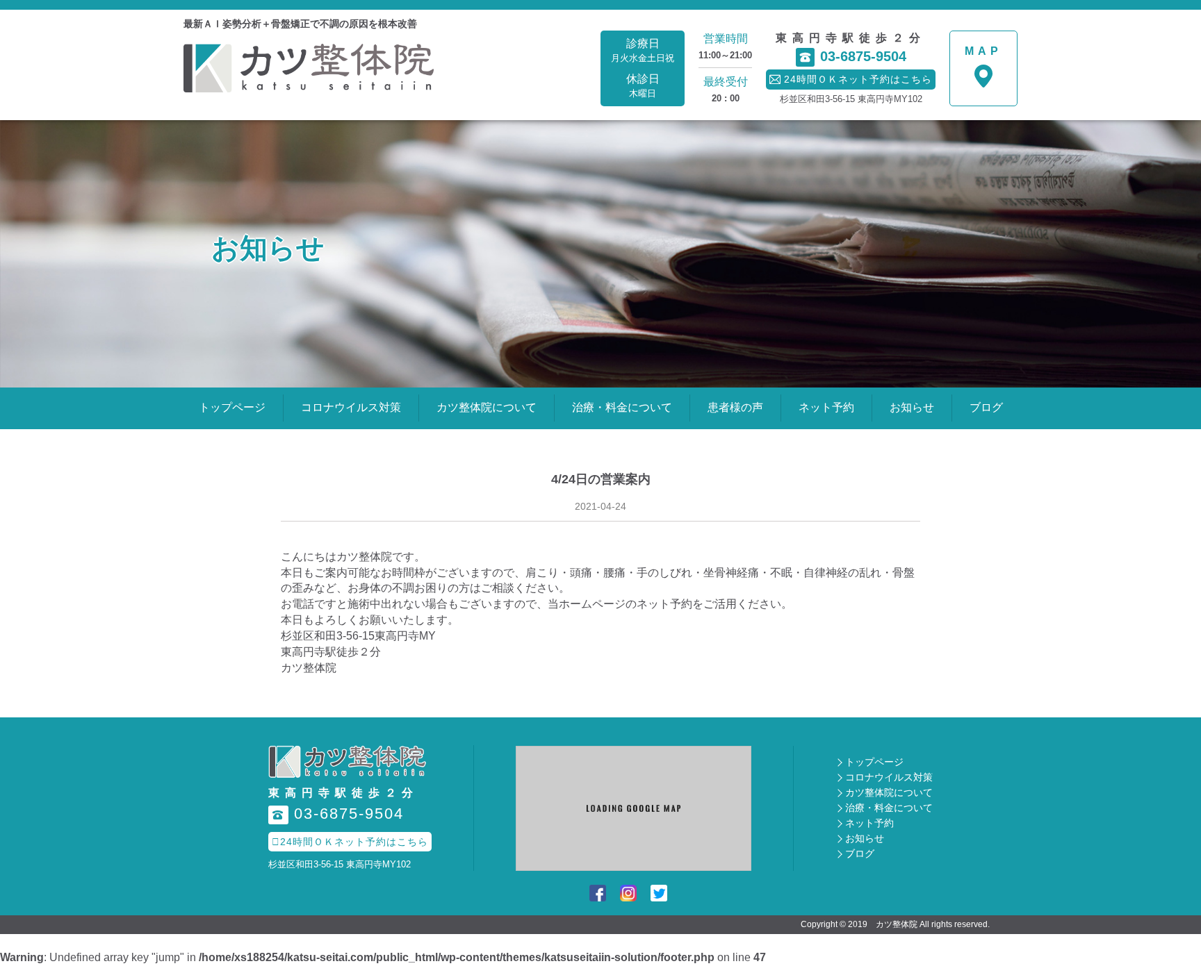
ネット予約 (826, 407)
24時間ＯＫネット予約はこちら (350, 841)
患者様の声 (735, 407)
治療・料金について (622, 407)
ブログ (986, 407)
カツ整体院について (486, 407)
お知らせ (912, 407)
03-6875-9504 (853, 56)
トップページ (232, 407)
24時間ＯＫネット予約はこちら (850, 79)
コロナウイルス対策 (351, 407)
